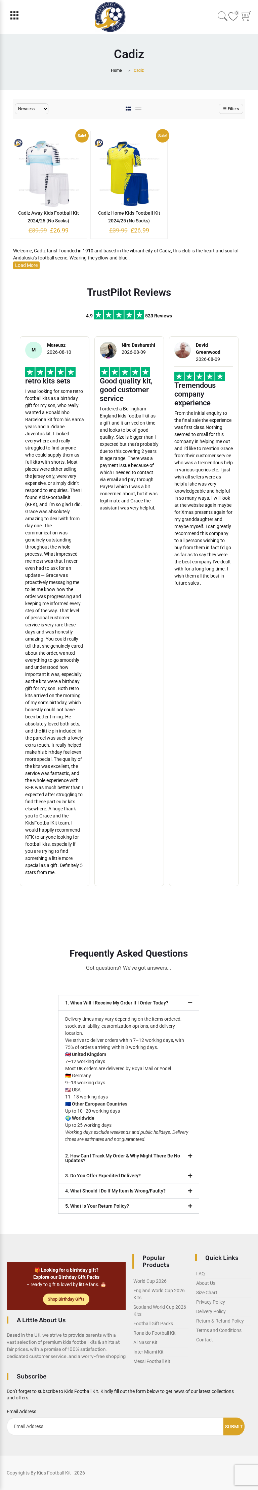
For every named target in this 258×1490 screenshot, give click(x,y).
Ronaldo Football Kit (154, 1333)
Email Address (21, 1411)
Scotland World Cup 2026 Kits (159, 1310)
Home (116, 70)
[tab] (129, 108)
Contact (204, 1339)
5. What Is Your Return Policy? (97, 1206)
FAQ (200, 1273)
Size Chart (206, 1292)
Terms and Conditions (219, 1330)
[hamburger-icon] (14, 17)
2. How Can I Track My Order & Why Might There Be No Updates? (122, 1158)
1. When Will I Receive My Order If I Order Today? (116, 1002)
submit (234, 1426)
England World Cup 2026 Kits (159, 1294)
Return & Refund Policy (220, 1321)
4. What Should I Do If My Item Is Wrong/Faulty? (115, 1190)
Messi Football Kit (151, 1361)
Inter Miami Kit (148, 1352)
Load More (26, 265)
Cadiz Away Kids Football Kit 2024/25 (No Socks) (48, 216)
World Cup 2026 (150, 1281)
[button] (128, 1002)
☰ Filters (231, 108)
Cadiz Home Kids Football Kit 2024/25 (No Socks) (129, 216)
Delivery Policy (211, 1311)
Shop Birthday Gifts (66, 1299)
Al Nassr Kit (145, 1342)
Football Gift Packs (153, 1323)
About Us (205, 1283)
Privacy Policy (210, 1302)
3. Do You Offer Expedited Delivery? (103, 1175)
